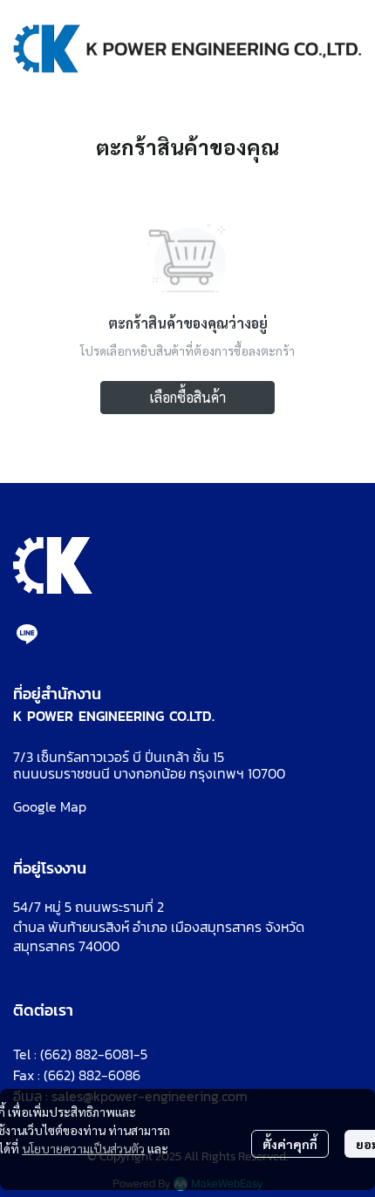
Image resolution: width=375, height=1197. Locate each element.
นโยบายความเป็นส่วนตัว (83, 1148)
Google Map (49, 806)
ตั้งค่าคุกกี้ (289, 1144)
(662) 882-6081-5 (93, 1054)
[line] (27, 634)
